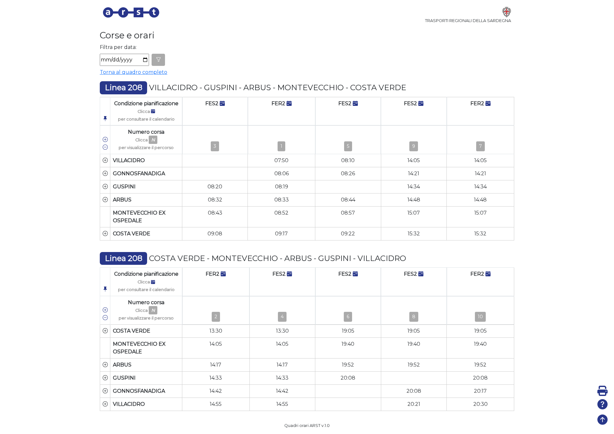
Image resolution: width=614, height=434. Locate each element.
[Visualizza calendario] (222, 103)
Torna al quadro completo (133, 72)
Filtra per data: (118, 47)
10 (480, 317)
